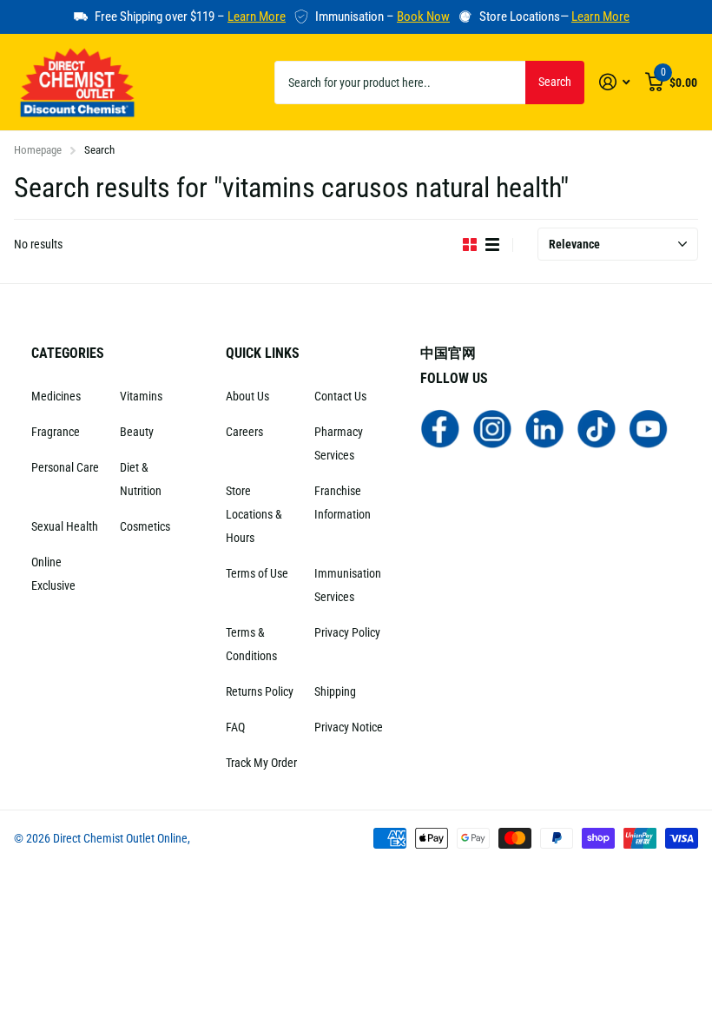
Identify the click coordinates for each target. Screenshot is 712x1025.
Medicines (56, 396)
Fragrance (55, 432)
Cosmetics (145, 526)
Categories (67, 353)
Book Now (423, 16)
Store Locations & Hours (254, 514)
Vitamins (141, 396)
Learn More (256, 16)
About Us (247, 396)
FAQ (235, 727)
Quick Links (263, 353)
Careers (244, 432)
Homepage (38, 149)
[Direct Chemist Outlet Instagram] (492, 428)
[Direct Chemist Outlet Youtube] (649, 428)
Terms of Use (257, 573)
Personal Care (65, 467)
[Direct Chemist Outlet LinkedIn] (544, 428)
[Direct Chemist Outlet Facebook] (440, 428)
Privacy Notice (348, 727)
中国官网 (448, 353)
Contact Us (340, 396)
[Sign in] (614, 82)
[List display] (492, 245)
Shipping (335, 691)
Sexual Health (64, 526)
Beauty (137, 432)
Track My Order (261, 763)
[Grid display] (470, 245)
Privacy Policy (347, 632)
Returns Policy (259, 691)
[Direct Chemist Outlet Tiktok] (596, 428)
